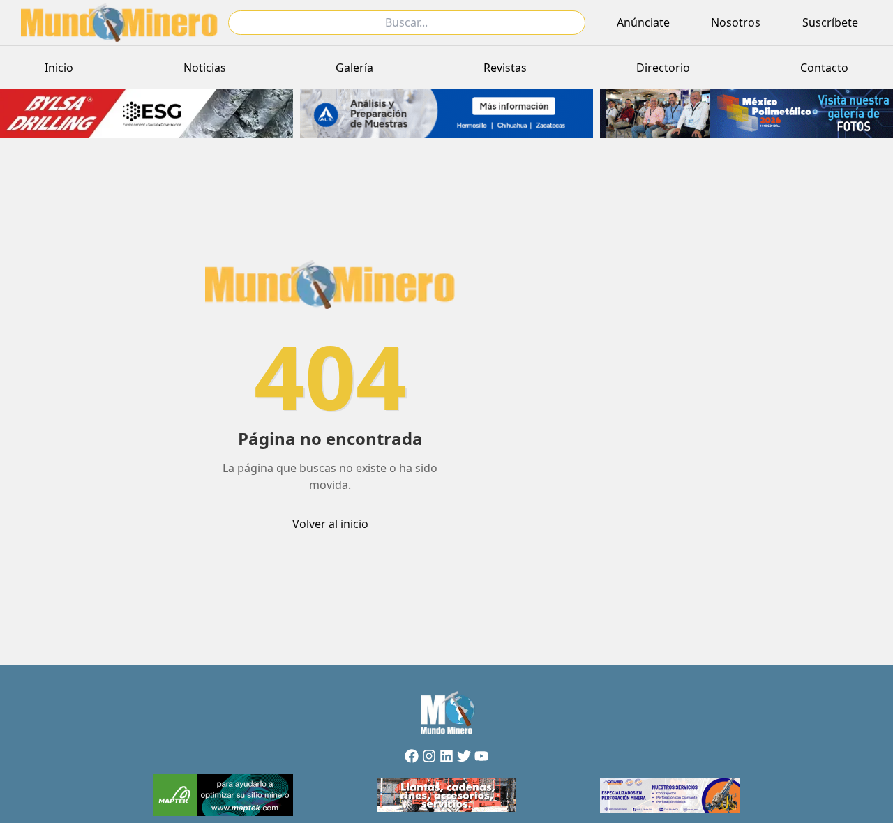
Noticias (204, 67)
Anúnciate (643, 22)
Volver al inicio (330, 523)
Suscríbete (830, 22)
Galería (354, 67)
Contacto (824, 67)
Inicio (59, 67)
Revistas (505, 67)
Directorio (663, 67)
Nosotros (735, 22)
